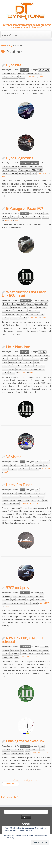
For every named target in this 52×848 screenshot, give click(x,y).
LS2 (45, 465)
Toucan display (15, 318)
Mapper (5, 500)
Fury (19, 359)
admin (41, 77)
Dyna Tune (21, 73)
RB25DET (6, 753)
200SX (38, 462)
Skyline (21, 753)
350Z (37, 490)
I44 (42, 359)
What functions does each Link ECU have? (24, 294)
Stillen (22, 603)
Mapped (40, 497)
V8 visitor (13, 457)
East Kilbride (21, 304)
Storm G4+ (33, 369)
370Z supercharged (38, 493)
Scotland (15, 77)
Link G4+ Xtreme (33, 311)
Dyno (31, 166)
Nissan (21, 170)
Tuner (39, 500)
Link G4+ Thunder (20, 311)
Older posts (10, 784)
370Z (28, 493)
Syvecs (22, 77)
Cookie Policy (9, 837)
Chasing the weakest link (25, 741)
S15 (20, 469)
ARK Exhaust (7, 596)
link (46, 304)
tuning (34, 173)
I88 (46, 359)
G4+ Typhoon (27, 359)
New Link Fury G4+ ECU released (22, 640)
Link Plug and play (8, 314)
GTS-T (14, 750)
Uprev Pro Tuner (19, 485)
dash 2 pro (44, 300)
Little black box (18, 347)
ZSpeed (34, 603)
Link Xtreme (39, 314)
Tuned (33, 500)
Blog (10, 45)
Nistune (27, 170)
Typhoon (41, 369)
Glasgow (14, 217)
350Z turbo (21, 493)
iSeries (5, 362)
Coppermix (30, 596)
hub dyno (38, 73)
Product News (25, 300)
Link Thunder (29, 314)
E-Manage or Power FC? (24, 208)
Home (3, 45)
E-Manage (6, 217)
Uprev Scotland (14, 504)
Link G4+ (16, 366)
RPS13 (14, 173)
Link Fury (32, 307)
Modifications (34, 163)
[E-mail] (5, 35)
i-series (36, 359)
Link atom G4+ (16, 307)
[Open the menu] (48, 34)
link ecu (25, 307)
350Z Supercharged (9, 493)
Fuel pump (38, 166)
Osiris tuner (6, 603)
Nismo (37, 600)
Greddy (21, 217)
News (22, 462)
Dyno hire (13, 65)
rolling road (6, 77)
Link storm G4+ (39, 366)
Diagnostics (6, 166)
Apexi (41, 213)
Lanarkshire (39, 304)
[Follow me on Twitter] (8, 35)
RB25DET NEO (37, 170)
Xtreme (12, 373)
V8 (37, 469)
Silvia (28, 173)
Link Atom (6, 307)
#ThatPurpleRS (44, 70)
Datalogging (28, 355)
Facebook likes (9, 797)
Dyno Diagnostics (19, 158)
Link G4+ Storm (8, 311)
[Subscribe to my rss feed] (3, 35)
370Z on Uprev (17, 587)
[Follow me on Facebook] (10, 35)
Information (24, 70)
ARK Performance (19, 596)
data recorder (17, 355)
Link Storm (20, 314)
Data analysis (7, 355)
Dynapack (30, 73)
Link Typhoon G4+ (8, 369)
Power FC (37, 217)
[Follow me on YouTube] (16, 35)
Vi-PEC (24, 318)
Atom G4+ (42, 352)
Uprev (5, 504)
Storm (26, 369)
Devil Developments (9, 73)
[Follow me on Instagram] (13, 35)
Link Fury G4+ (41, 307)
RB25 (42, 750)
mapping (13, 170)
